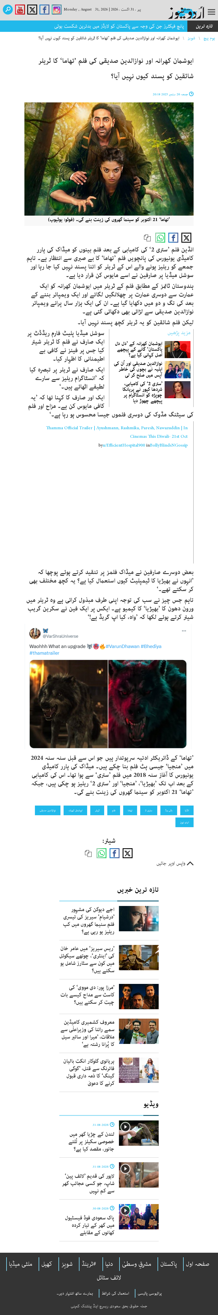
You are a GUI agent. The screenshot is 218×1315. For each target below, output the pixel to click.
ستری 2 (148, 810)
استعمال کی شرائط (115, 1293)
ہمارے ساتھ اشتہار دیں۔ (74, 1293)
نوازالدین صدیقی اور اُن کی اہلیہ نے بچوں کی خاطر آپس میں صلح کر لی (138, 369)
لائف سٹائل (109, 1277)
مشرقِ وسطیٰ (136, 1264)
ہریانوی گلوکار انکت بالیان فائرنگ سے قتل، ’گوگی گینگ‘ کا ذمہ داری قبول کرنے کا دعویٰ (88, 1072)
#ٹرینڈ (89, 1264)
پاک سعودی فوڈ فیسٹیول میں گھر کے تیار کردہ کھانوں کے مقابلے (89, 1225)
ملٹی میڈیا (20, 1264)
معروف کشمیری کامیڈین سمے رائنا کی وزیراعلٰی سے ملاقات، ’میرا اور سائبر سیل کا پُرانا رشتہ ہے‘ (87, 1033)
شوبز (191, 38)
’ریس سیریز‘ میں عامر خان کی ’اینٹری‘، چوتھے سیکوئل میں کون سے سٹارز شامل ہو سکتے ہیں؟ (86, 960)
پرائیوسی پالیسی (150, 1293)
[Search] (8, 10)
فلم (113, 810)
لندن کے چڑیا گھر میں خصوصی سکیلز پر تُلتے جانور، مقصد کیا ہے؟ (91, 1141)
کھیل (46, 1264)
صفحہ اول (197, 1264)
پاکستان (168, 1264)
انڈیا (187, 810)
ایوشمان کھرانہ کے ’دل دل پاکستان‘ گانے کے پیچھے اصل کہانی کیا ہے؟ (138, 349)
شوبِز (67, 1264)
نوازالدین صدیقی (48, 810)
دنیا (109, 1264)
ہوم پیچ (209, 38)
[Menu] (211, 12)
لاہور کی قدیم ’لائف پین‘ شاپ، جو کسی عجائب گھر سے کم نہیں (88, 1183)
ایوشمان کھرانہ (75, 810)
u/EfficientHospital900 (124, 445)
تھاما (130, 810)
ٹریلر (97, 810)
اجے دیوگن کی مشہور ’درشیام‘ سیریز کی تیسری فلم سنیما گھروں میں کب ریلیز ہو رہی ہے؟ (88, 921)
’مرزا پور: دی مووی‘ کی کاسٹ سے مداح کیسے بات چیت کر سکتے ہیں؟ (87, 995)
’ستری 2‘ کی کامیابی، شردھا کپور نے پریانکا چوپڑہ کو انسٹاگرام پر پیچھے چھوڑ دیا (142, 392)
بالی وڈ (168, 810)
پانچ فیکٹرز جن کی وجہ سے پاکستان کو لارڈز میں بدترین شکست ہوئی (119, 26)
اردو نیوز (184, 822)
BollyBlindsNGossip (169, 445)
